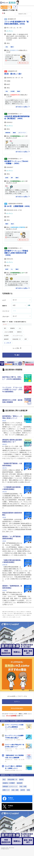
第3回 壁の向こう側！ (13, 74)
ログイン (15, 7)
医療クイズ (6, 790)
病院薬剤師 (7, 132)
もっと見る (7, 342)
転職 (28, 790)
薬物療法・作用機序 (9, 783)
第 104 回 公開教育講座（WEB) (17, 206)
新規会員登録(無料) (17, 708)
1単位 (6, 46)
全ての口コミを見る (22, 107)
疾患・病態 (15, 790)
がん (12, 269)
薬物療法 (12, 328)
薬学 (12, 177)
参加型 (6, 177)
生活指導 (12, 91)
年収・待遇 (23, 786)
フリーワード (5, 311)
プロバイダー (5, 316)
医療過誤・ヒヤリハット (10, 786)
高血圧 (12, 223)
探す (18, 355)
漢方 (5, 328)
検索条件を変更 (22, 13)
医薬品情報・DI (16, 339)
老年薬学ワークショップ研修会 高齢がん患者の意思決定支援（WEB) (16, 253)
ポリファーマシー (22, 132)
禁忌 (4, 779)
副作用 (23, 790)
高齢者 (12, 46)
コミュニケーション (18, 335)
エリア (4, 300)
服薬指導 (6, 339)
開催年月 (4, 305)
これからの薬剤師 (8, 332)
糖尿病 (21, 779)
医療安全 (19, 332)
